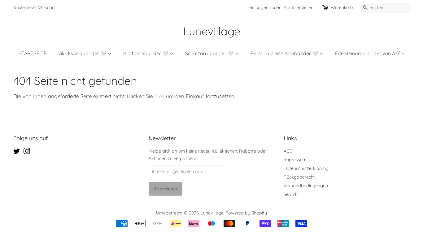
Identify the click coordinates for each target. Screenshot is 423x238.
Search (291, 194)
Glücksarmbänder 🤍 (83, 53)
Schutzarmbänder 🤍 (210, 53)
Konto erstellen (298, 7)
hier (159, 96)
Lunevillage (211, 31)
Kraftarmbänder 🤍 (146, 53)
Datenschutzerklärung (306, 168)
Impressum (295, 159)
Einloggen (258, 7)
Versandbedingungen (306, 185)
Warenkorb (342, 7)
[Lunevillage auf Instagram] (26, 152)
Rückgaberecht (299, 177)
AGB (288, 151)
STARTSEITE (32, 53)
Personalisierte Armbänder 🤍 (285, 53)
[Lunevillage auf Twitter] (16, 152)
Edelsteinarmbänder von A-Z (368, 53)
